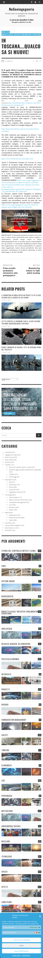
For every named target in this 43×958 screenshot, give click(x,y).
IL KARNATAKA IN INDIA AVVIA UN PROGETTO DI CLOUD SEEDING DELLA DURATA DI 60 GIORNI (21, 296)
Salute (11, 520)
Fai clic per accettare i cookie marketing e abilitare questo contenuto (21, 221)
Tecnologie (8, 495)
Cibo (10, 482)
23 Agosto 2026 (6, 300)
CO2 (10, 505)
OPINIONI (8, 452)
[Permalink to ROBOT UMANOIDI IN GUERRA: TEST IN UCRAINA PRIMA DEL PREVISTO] (22, 363)
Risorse (11, 487)
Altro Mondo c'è (10, 528)
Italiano (7, 379)
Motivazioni (8, 480)
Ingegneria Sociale (11, 455)
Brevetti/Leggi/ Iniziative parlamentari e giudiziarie (21, 34)
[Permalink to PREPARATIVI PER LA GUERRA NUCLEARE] (11, 847)
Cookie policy (16, 955)
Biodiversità (13, 515)
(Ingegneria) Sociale (15, 492)
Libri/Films (8, 523)
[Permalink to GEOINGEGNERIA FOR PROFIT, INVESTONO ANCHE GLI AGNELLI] (36, 771)
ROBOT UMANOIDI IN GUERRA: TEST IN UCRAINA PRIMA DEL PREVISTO (21, 348)
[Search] (4, 2)
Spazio (11, 510)
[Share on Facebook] (33, 61)
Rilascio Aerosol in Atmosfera (18, 500)
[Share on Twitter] (36, 61)
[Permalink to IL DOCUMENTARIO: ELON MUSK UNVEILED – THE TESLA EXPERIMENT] (36, 908)
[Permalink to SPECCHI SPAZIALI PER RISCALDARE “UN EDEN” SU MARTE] (26, 863)
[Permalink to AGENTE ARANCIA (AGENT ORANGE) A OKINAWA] (11, 741)
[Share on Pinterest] (40, 61)
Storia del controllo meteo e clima (20, 467)
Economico (12, 490)
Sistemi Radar (13, 497)
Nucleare (12, 507)
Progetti (11, 474)
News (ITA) (5, 32)
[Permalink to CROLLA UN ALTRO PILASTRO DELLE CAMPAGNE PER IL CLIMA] (36, 787)
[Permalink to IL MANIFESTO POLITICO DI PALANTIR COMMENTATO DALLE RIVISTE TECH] (36, 832)
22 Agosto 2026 (6, 326)
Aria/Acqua (12, 485)
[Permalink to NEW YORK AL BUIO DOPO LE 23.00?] (26, 771)
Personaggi (12, 477)
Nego (21, 946)
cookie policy (26, 955)
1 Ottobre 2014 (9, 61)
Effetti (7, 513)
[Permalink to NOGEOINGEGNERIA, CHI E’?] (11, 680)
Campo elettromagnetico (13, 525)
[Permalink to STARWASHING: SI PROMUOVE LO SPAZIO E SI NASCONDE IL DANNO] (36, 878)
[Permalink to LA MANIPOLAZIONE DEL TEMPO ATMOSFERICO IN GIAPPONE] (26, 557)
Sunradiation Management (17, 502)
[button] (40, 916)
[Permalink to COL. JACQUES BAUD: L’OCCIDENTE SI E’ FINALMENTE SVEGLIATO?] (26, 680)
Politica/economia (15, 518)
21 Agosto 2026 (6, 352)
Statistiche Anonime (21, 940)
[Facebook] (32, 2)
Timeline (7, 465)
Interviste (8, 462)
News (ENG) (9, 460)
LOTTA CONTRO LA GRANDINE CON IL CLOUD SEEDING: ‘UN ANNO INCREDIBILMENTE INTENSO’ (21, 322)
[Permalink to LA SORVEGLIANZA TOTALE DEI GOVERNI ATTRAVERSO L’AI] (26, 832)
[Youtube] (35, 2)
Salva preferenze (21, 951)
